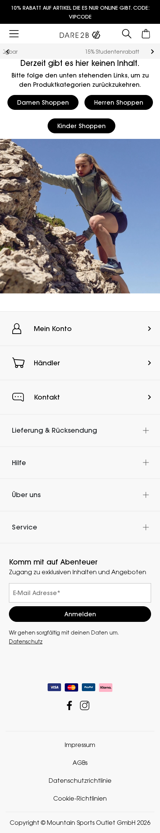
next (152, 51)
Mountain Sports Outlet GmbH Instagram (84, 705)
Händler (47, 363)
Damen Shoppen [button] (43, 102)
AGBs (80, 762)
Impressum (80, 744)
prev (7, 51)
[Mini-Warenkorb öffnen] (146, 33)
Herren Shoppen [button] (118, 102)
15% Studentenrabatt (80, 51)
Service (24, 527)
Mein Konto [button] (53, 328)
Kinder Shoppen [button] (81, 126)
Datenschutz (25, 641)
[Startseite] (80, 33)
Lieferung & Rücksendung (54, 430)
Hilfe (19, 462)
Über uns (26, 494)
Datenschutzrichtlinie (80, 780)
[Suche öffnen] (127, 33)
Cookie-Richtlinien (80, 798)
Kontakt (47, 397)
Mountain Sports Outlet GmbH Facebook (69, 705)
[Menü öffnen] (14, 33)
